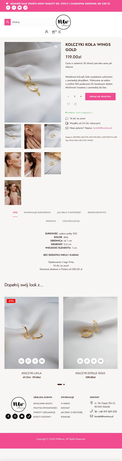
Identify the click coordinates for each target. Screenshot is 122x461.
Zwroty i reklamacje (44, 412)
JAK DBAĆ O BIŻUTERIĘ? (69, 212)
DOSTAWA (51, 221)
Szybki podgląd (42, 361)
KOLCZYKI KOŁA (95, 137)
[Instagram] (14, 7)
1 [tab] (59, 384)
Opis (15, 212)
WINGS (90, 140)
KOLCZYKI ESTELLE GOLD (90, 373)
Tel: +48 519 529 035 (105, 411)
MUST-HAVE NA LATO (109, 137)
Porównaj (75, 104)
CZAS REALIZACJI (70, 221)
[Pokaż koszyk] (53, 32)
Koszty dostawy (42, 416)
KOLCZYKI (85, 137)
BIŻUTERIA (76, 137)
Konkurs (65, 416)
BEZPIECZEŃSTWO (97, 212)
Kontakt (65, 407)
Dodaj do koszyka (100, 96)
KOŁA (76, 140)
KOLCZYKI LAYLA (32, 373)
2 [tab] (64, 384)
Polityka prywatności (45, 407)
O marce (65, 403)
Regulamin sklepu (42, 403)
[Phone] (25, 7)
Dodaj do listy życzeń (68, 104)
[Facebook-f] (8, 7)
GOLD (71, 140)
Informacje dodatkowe (37, 212)
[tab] (17, 212)
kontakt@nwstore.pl (102, 128)
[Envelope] (20, 7)
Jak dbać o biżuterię (71, 412)
